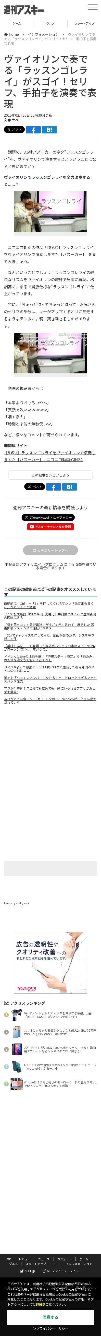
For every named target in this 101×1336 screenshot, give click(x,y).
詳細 (39, 1304)
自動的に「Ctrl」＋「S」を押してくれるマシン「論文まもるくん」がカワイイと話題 (49, 605)
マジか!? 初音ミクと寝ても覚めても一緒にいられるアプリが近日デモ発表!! (50, 690)
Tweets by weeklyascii (16, 903)
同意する (50, 1317)
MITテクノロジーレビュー (64, 1271)
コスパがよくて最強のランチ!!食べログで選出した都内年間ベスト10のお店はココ (49, 668)
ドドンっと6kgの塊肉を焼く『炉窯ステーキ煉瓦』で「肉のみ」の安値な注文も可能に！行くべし (49, 658)
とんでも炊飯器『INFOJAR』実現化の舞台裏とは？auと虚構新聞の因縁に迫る (50, 615)
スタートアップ (51, 23)
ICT (56, 1264)
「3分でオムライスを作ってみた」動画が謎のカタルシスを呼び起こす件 (49, 637)
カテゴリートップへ (52, 550)
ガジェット (64, 1259)
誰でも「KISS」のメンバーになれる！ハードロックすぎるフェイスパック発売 (50, 679)
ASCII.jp (30, 1271)
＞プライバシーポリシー (50, 1329)
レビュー (24, 1259)
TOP (8, 1259)
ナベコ (17, 119)
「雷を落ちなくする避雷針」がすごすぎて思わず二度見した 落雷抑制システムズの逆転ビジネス (49, 626)
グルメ (17, 23)
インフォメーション (43, 34)
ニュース (44, 1259)
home (14, 34)
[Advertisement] (50, 750)
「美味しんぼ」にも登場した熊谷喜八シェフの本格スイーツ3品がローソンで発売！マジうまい (49, 647)
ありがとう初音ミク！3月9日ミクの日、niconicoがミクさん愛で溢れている (50, 700)
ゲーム (83, 1259)
